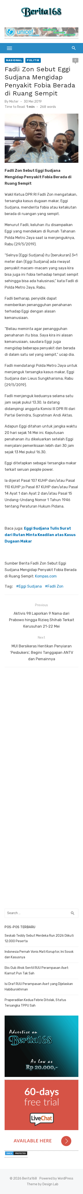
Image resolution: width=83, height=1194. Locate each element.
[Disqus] (41, 729)
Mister (13, 101)
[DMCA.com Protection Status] (16, 1155)
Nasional (14, 60)
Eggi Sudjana (30, 586)
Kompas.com (46, 576)
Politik (33, 60)
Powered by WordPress (56, 1178)
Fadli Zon (55, 586)
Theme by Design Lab (42, 1184)
